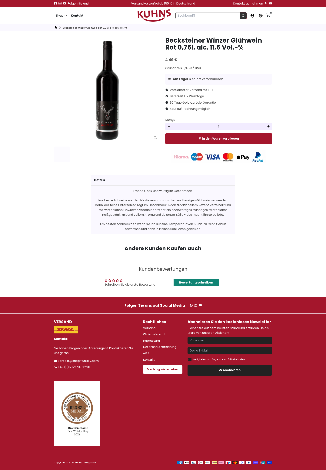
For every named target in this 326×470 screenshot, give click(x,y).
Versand (149, 328)
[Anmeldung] (252, 15)
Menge (170, 120)
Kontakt (77, 15)
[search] (243, 15)
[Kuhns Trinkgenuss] (55, 28)
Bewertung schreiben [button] (196, 282)
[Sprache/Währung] (260, 15)
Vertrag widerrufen (162, 369)
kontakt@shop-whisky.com (78, 361)
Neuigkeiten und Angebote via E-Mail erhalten (219, 359)
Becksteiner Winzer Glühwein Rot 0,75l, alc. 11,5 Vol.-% (95, 27)
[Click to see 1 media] (62, 154)
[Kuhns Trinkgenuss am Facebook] (55, 3)
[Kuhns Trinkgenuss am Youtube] (64, 3)
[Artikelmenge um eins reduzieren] (168, 126)
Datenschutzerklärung (159, 347)
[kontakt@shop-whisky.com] (270, 3)
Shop (59, 15)
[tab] (163, 180)
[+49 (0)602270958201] (266, 3)
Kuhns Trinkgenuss (86, 462)
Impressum (151, 341)
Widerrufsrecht (154, 334)
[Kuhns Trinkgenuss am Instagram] (60, 3)
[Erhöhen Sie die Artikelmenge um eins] (268, 126)
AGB (146, 353)
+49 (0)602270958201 (73, 367)
